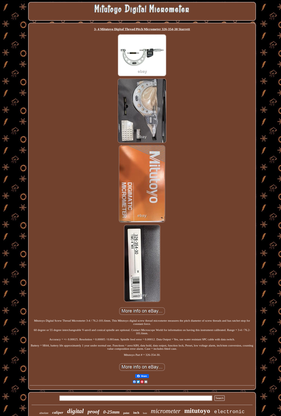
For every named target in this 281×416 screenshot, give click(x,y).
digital (75, 411)
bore (145, 413)
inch (136, 412)
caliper (57, 412)
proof (93, 411)
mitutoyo (197, 410)
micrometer (165, 410)
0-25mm (111, 411)
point (126, 413)
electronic (229, 412)
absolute (43, 413)
